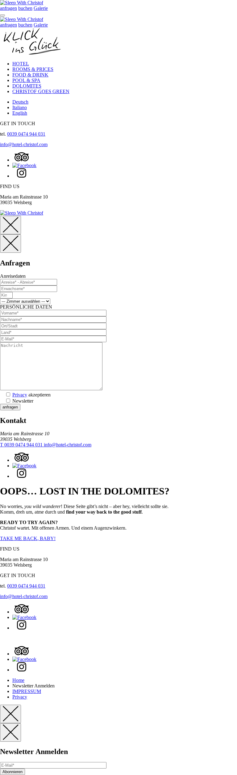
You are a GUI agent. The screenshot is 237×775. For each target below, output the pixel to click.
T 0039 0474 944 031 (22, 444)
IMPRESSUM (26, 691)
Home (18, 680)
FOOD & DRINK (30, 74)
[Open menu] (2, 15)
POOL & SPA (26, 80)
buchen (25, 8)
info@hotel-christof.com (24, 144)
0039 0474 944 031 (26, 134)
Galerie (41, 8)
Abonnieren (12, 771)
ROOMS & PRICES (32, 69)
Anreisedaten (13, 276)
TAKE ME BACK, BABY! (28, 538)
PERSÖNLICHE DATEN (26, 307)
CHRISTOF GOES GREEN (40, 91)
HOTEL (20, 63)
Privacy (19, 394)
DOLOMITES (26, 85)
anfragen (8, 8)
